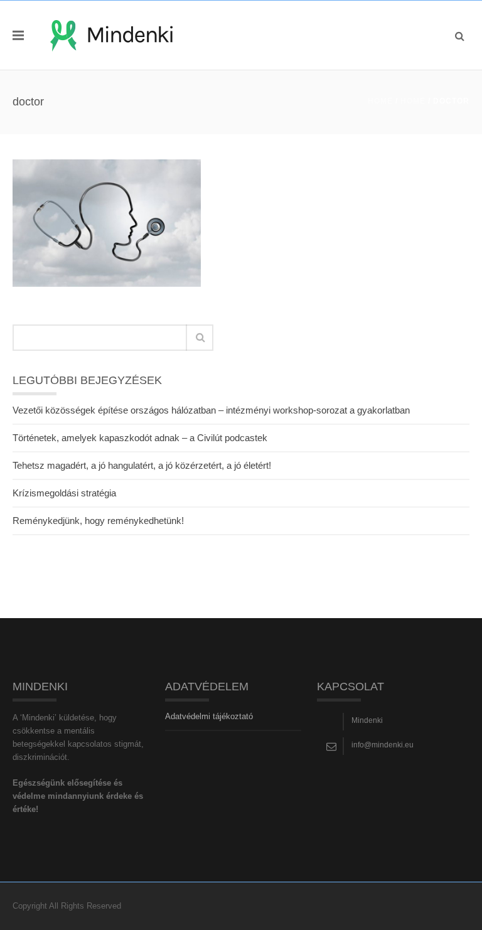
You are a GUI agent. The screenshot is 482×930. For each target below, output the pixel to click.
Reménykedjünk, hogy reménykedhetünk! (98, 520)
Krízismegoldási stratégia (64, 493)
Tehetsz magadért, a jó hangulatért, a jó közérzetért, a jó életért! (142, 465)
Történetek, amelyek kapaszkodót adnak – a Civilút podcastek (140, 437)
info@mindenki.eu (382, 744)
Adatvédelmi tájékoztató (209, 716)
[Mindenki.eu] (111, 34)
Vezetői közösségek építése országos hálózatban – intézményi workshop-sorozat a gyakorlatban (211, 410)
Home (380, 101)
